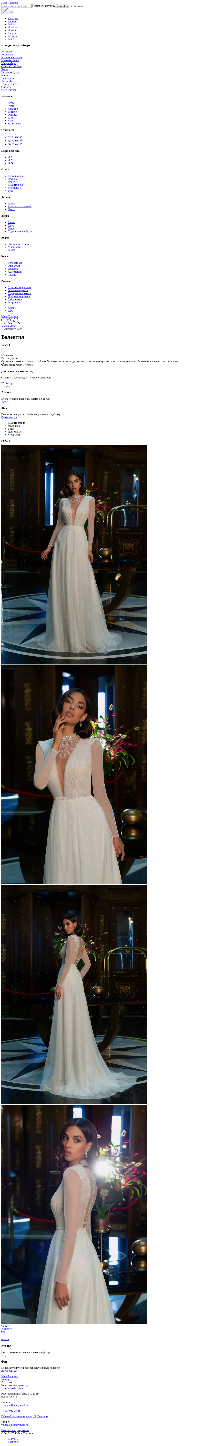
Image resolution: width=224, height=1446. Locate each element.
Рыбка (11, 24)
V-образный (14, 247)
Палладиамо (8, 78)
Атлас (11, 102)
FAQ (10, 310)
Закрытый (13, 268)
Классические (15, 176)
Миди (11, 225)
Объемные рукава (18, 290)
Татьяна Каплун (10, 84)
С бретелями (15, 299)
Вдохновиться (9, 417)
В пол (11, 228)
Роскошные (14, 187)
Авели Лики (8, 81)
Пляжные (13, 179)
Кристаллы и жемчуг (19, 206)
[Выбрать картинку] (11, 12)
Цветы (11, 209)
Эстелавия (7, 51)
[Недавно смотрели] (11, 323)
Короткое (13, 33)
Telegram (6, 386)
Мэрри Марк (8, 63)
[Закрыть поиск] (5, 11)
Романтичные (15, 184)
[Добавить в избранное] (2, 349)
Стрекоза (6, 87)
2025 (10, 160)
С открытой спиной (19, 244)
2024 (10, 163)
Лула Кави (7, 54)
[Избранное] (4, 323)
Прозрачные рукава (19, 296)
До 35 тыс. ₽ (15, 137)
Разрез (11, 249)
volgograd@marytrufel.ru (14, 1405)
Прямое (12, 30)
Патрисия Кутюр (10, 72)
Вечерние (13, 36)
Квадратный (15, 262)
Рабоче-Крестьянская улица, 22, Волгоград (25, 1416)
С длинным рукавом (19, 287)
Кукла (4, 69)
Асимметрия (15, 271)
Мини (11, 222)
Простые (13, 181)
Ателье (12, 307)
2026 (10, 157)
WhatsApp (6, 383)
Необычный (14, 123)
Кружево (13, 108)
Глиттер (12, 111)
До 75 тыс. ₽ (15, 140)
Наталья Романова (11, 57)
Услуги (5, 401)
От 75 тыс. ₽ (15, 144)
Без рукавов (14, 302)
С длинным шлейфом (20, 231)
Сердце (12, 274)
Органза (12, 114)
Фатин (11, 105)
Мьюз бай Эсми (10, 60)
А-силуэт (13, 18)
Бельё (11, 39)
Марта (4, 75)
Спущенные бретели (19, 293)
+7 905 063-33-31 (10, 1410)
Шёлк (11, 117)
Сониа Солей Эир (11, 66)
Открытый (14, 265)
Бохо (10, 190)
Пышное (13, 27)
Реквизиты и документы (15, 1430)
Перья (11, 203)
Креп (11, 120)
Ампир (12, 21)
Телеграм (13, 1438)
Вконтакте (14, 1441)
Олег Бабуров (9, 90)
